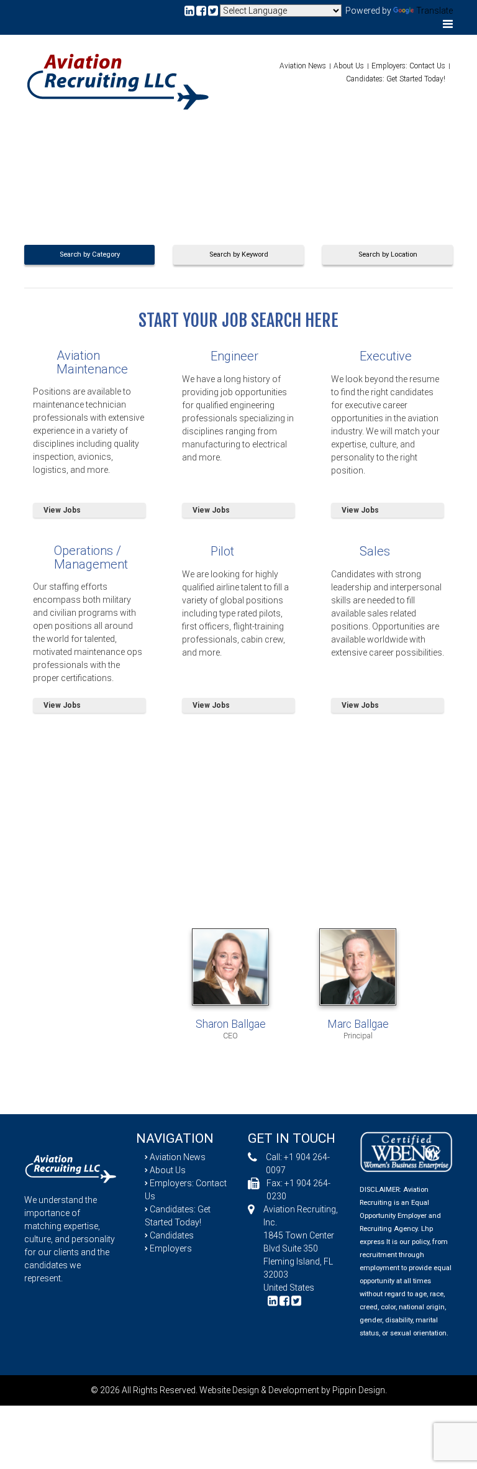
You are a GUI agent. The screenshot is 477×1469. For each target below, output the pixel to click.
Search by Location (387, 254)
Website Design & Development (259, 1390)
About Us (349, 66)
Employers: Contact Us (408, 66)
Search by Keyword (238, 254)
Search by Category (90, 254)
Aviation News (302, 66)
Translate (434, 11)
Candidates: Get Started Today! (395, 79)
